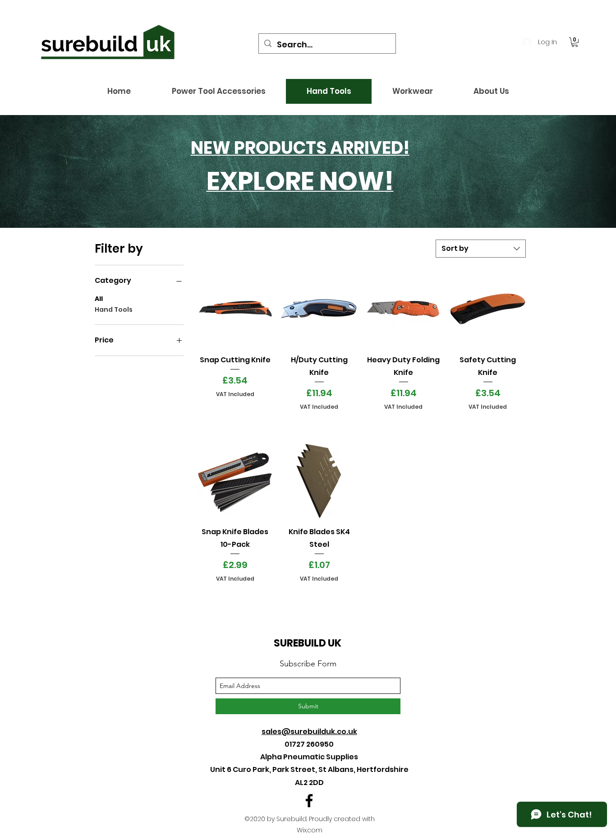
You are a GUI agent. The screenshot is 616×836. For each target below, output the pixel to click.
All (99, 298)
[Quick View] (235, 308)
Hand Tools (114, 309)
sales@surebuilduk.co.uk (309, 731)
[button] (574, 42)
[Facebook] (309, 800)
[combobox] (481, 249)
